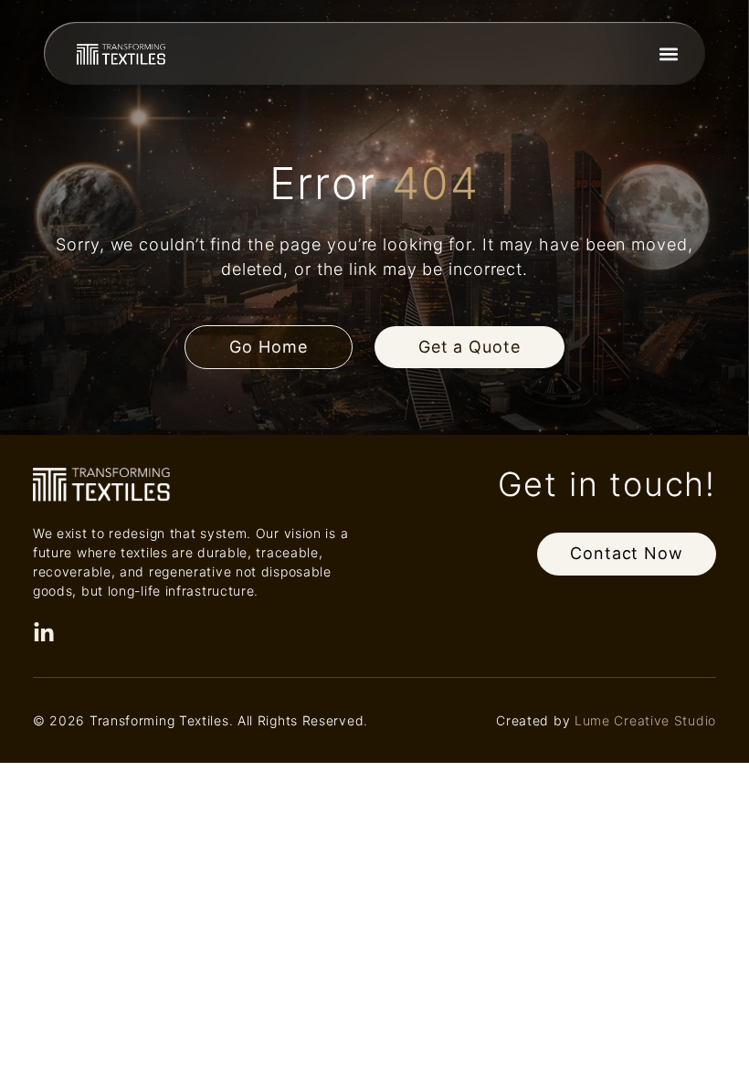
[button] (668, 53)
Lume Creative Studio (645, 720)
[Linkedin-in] (44, 633)
